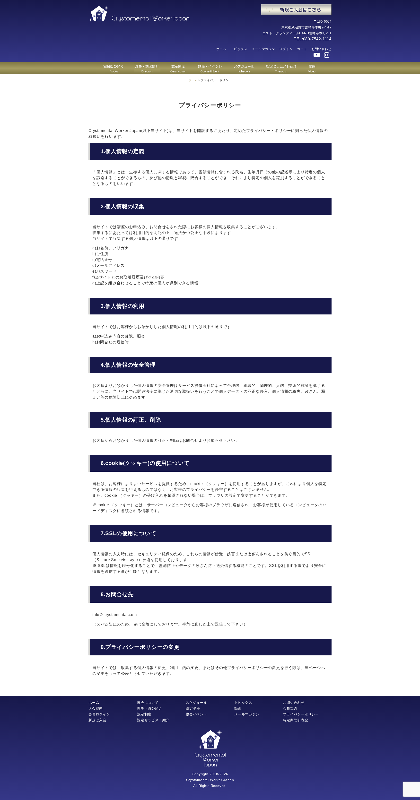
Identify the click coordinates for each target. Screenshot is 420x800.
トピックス (239, 49)
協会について (148, 702)
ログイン (286, 49)
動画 (238, 708)
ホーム (221, 49)
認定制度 (144, 714)
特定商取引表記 (295, 720)
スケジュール (196, 702)
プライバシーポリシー (301, 714)
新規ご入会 (97, 720)
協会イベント (196, 714)
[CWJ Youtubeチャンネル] (317, 55)
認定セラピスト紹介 (153, 720)
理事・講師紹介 (149, 708)
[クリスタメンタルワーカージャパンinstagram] (327, 55)
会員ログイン (99, 714)
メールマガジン (263, 49)
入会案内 (95, 708)
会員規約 (290, 708)
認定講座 (193, 708)
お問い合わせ (321, 49)
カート (302, 49)
